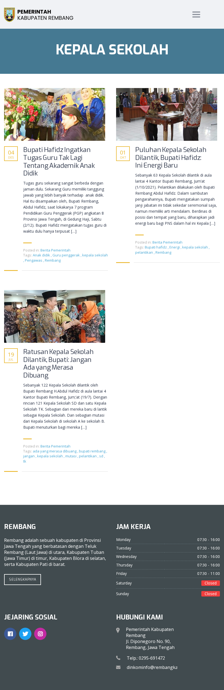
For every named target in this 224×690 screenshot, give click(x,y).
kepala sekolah (95, 255)
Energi (175, 247)
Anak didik (42, 255)
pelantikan (144, 252)
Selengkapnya (22, 579)
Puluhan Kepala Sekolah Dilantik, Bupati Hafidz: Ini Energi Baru (171, 157)
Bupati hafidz (156, 247)
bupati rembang (92, 451)
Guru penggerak (66, 255)
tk (24, 461)
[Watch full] (54, 114)
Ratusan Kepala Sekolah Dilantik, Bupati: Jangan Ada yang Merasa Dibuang (58, 363)
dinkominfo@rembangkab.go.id (159, 667)
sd (101, 456)
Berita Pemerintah (55, 250)
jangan (29, 456)
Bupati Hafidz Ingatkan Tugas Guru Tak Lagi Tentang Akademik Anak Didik (59, 161)
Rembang (53, 260)
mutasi (71, 456)
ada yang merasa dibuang (55, 451)
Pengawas (34, 260)
